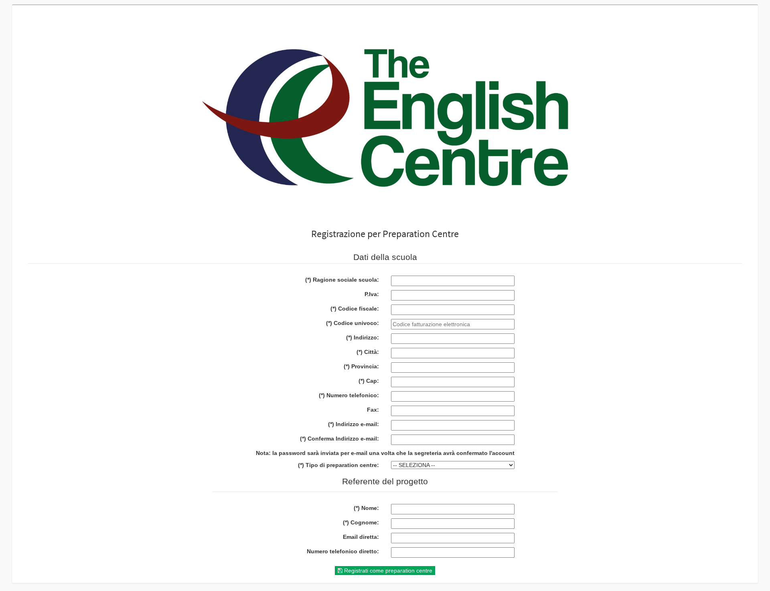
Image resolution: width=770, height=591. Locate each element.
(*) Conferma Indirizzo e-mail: (339, 438)
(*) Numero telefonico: (349, 395)
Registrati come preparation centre (387, 570)
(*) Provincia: (361, 366)
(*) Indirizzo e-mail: (353, 424)
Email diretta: (361, 537)
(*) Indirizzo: (362, 337)
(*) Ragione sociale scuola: (342, 279)
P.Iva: (372, 294)
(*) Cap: (369, 381)
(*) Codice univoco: (352, 323)
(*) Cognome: (361, 522)
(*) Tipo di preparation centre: (338, 465)
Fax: (373, 409)
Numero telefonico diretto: (343, 551)
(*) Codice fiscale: (354, 308)
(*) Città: (368, 352)
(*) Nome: (366, 508)
